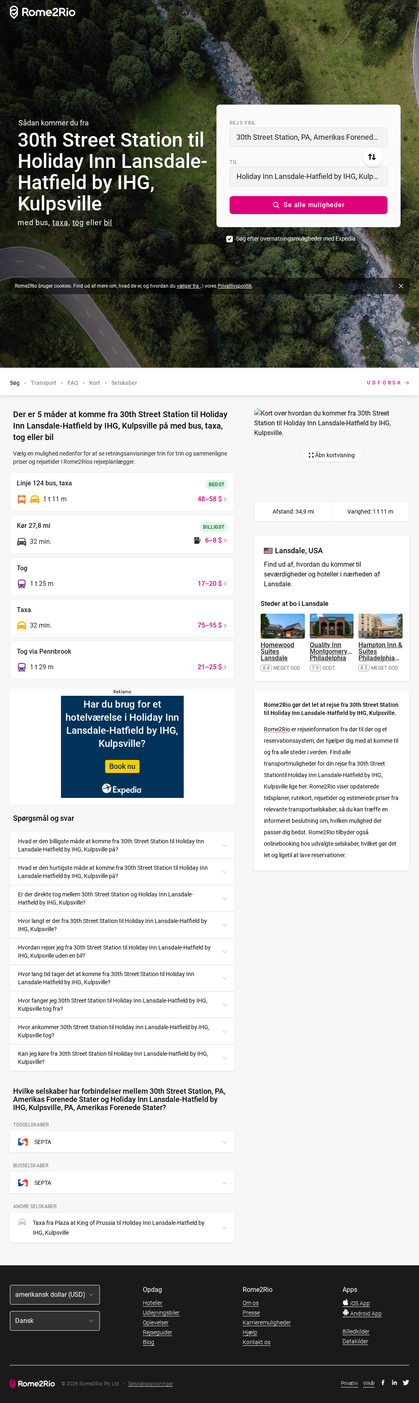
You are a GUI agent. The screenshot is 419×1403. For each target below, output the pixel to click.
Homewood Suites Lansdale (277, 651)
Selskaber (124, 383)
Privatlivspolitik (235, 286)
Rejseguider (157, 1332)
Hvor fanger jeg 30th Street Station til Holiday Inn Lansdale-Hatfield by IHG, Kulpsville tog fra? (112, 1004)
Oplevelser (156, 1322)
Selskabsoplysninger (150, 1384)
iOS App (359, 1303)
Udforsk (385, 383)
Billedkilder (355, 1331)
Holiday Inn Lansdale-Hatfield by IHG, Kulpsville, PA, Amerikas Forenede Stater (312, 176)
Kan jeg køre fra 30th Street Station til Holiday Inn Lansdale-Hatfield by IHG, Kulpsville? (113, 1057)
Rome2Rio (277, 729)
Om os (251, 1303)
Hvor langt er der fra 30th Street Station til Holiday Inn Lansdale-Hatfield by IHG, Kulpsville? (112, 925)
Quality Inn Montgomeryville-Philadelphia (335, 651)
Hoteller (152, 1303)
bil (108, 222)
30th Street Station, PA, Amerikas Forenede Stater (312, 137)
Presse (251, 1312)
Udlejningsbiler (161, 1312)
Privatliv (349, 1383)
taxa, (61, 222)
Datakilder (355, 1341)
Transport (43, 383)
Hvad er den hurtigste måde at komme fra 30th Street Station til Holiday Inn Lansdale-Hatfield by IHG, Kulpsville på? (113, 872)
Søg (15, 383)
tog (78, 222)
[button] (308, 205)
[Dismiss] (401, 286)
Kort (94, 383)
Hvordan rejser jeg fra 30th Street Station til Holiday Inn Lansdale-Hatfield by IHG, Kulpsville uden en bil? (114, 951)
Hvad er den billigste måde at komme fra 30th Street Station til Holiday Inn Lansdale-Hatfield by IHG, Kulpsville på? (111, 845)
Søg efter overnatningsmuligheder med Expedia (296, 238)
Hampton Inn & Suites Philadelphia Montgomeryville (383, 654)
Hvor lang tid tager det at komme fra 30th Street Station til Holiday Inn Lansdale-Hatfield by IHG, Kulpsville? (106, 978)
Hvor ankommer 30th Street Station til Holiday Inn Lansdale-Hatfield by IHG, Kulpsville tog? (114, 1031)
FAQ (73, 383)
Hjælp (250, 1332)
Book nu (122, 766)
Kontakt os (256, 1342)
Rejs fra (242, 123)
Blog (148, 1342)
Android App (365, 1313)
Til (234, 162)
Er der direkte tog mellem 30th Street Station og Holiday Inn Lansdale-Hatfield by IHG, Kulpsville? (105, 898)
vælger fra (188, 286)
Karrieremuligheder (267, 1322)
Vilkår (369, 1383)
